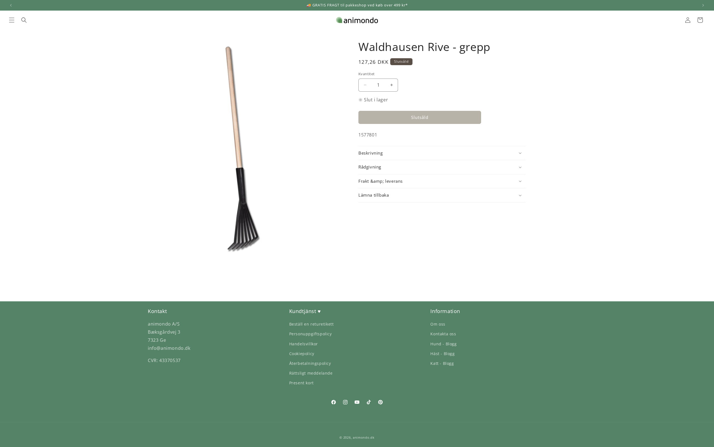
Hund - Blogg (443, 343)
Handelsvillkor (303, 343)
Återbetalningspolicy (310, 363)
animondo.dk (364, 437)
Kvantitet (366, 73)
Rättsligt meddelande (311, 373)
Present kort (301, 382)
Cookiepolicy (301, 353)
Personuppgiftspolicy (310, 333)
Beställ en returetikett (311, 324)
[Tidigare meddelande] (11, 5)
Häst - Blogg (442, 353)
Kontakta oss (443, 333)
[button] (12, 20)
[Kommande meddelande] (703, 5)
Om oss (437, 324)
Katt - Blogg (442, 363)
